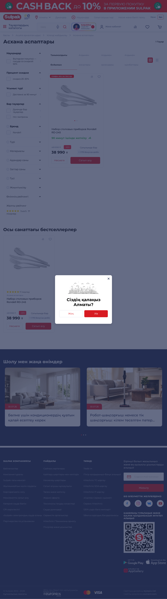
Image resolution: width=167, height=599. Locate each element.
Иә (96, 313)
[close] (108, 278)
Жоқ (71, 313)
